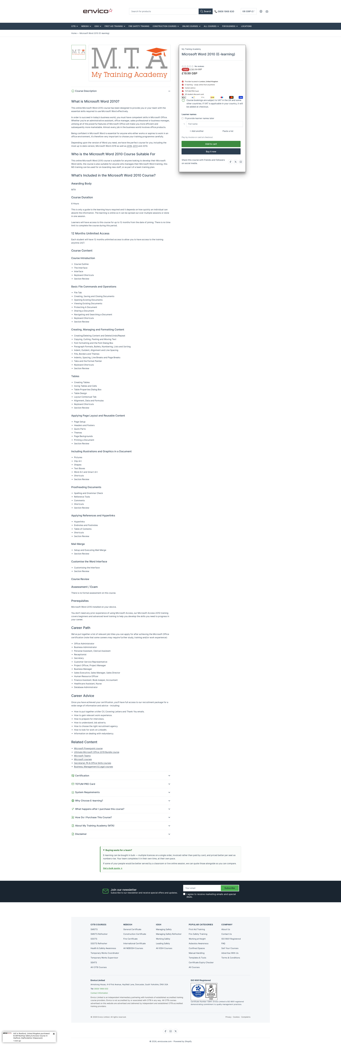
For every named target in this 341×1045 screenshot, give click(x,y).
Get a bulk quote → (112, 868)
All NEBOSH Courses (133, 948)
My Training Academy (191, 49)
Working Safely (163, 939)
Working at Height (197, 939)
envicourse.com (165, 1041)
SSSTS (94, 939)
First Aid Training (114, 26)
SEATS (94, 962)
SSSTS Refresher (99, 943)
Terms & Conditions (230, 957)
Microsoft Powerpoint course (88, 748)
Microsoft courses (83, 759)
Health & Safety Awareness (103, 948)
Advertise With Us (229, 953)
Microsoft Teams (82, 755)
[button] (188, 66)
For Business (228, 26)
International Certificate (134, 943)
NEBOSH (85, 26)
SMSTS (94, 929)
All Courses (210, 26)
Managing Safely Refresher (169, 934)
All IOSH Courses (164, 948)
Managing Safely (164, 929)
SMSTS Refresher (99, 934)
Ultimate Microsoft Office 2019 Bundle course (96, 752)
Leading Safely (163, 943)
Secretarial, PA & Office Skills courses (92, 763)
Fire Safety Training (139, 26)
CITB (73, 26)
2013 (135, 146)
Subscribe (229, 888)
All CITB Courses (99, 967)
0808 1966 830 (101, 989)
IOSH (96, 26)
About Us (225, 929)
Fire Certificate (130, 939)
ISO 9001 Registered (231, 939)
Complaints (245, 1017)
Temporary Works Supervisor (104, 957)
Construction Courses (164, 26)
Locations (246, 26)
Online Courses (190, 26)
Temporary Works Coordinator (105, 953)
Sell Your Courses (229, 948)
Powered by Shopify (183, 1041)
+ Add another (197, 131)
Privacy (228, 1017)
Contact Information (99, 993)
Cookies (236, 1017)
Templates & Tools (197, 957)
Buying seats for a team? (118, 850)
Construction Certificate (134, 934)
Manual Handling (196, 953)
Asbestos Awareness (198, 943)
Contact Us (226, 934)
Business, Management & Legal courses (93, 766)
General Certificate (132, 929)
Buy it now (211, 151)
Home (74, 33)
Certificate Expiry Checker (201, 962)
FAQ (223, 943)
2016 (129, 146)
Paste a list (228, 131)
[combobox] (171, 11)
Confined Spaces (197, 948)
